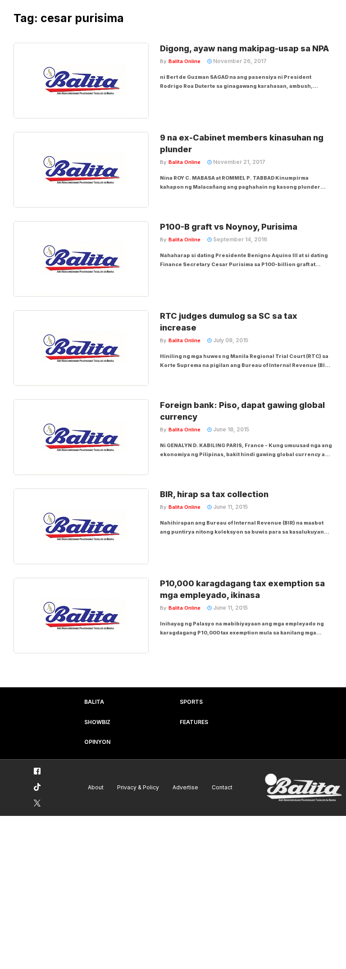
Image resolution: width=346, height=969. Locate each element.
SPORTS (191, 701)
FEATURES (194, 722)
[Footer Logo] (303, 788)
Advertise (185, 787)
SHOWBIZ (97, 722)
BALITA (94, 701)
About (96, 787)
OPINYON (97, 741)
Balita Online (184, 61)
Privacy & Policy (138, 787)
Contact (222, 787)
